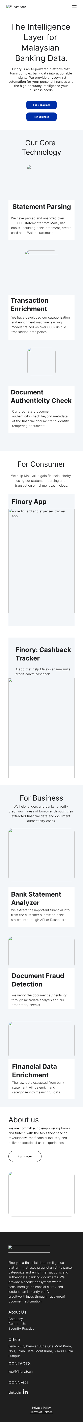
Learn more (25, 1156)
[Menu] (74, 7)
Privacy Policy (41, 1407)
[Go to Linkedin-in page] (25, 1392)
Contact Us (17, 1324)
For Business (41, 117)
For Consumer (41, 105)
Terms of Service (41, 1412)
